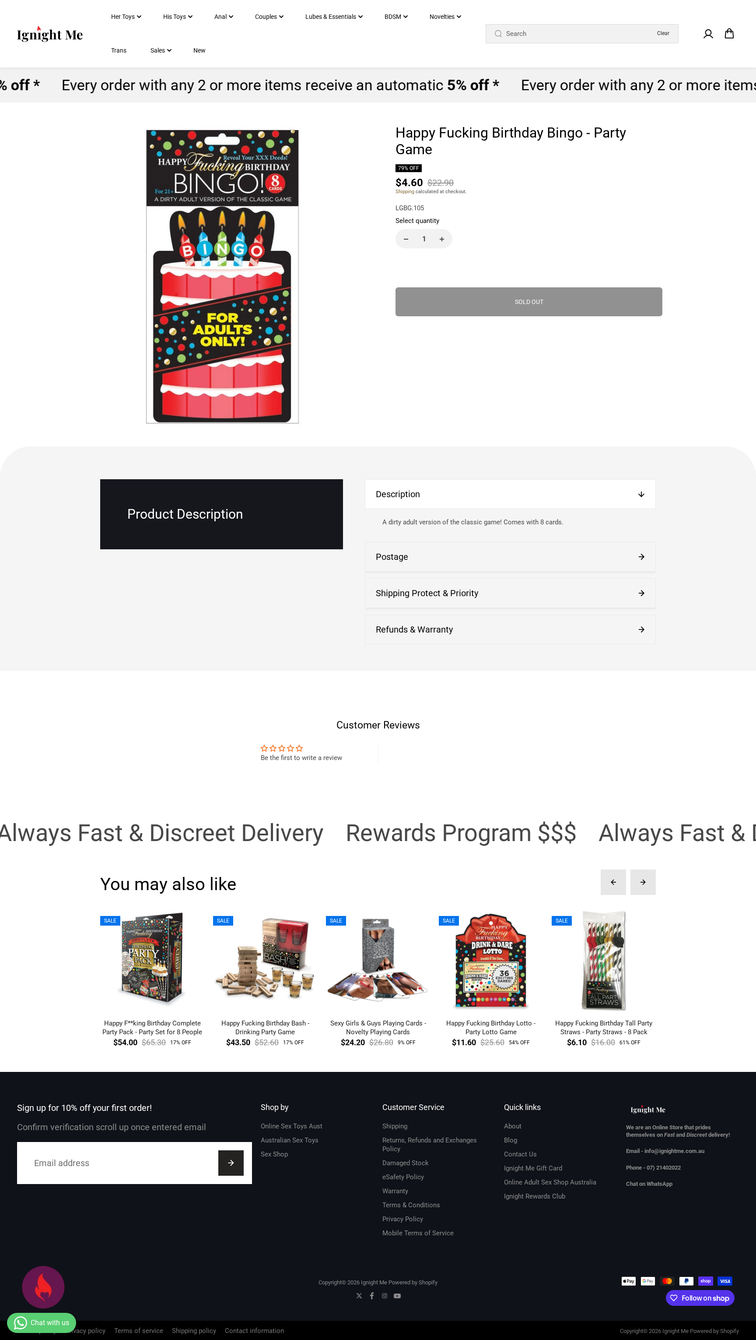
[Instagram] (384, 1296)
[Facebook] (372, 1296)
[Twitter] (359, 1296)
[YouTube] (397, 1296)
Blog (510, 1140)
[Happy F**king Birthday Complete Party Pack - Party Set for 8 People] (152, 960)
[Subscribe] (231, 1163)
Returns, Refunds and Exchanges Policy (429, 1144)
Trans (118, 50)
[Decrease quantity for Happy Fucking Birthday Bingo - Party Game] (406, 239)
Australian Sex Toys (289, 1140)
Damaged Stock (405, 1163)
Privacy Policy (402, 1219)
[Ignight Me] (50, 33)
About (513, 1126)
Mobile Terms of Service (418, 1233)
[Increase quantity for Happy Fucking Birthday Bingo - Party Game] (442, 239)
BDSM (393, 16)
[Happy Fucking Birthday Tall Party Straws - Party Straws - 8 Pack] (604, 960)
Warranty (395, 1191)
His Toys (174, 16)
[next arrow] (643, 882)
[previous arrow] (613, 882)
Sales (157, 50)
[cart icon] (729, 33)
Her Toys (123, 16)
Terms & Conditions (411, 1205)
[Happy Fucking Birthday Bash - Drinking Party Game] (265, 960)
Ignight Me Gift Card (533, 1168)
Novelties (442, 16)
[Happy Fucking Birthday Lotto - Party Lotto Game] (491, 960)
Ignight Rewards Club (534, 1196)
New (199, 50)
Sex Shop (274, 1154)
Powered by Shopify (413, 1282)
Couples (266, 16)
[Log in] (708, 33)
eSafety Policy (403, 1177)
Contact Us (520, 1154)
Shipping (405, 191)
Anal (220, 16)
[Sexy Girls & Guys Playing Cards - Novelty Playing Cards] (378, 960)
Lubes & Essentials (330, 16)
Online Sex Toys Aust (291, 1126)
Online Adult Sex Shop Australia (550, 1182)
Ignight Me (374, 1282)
